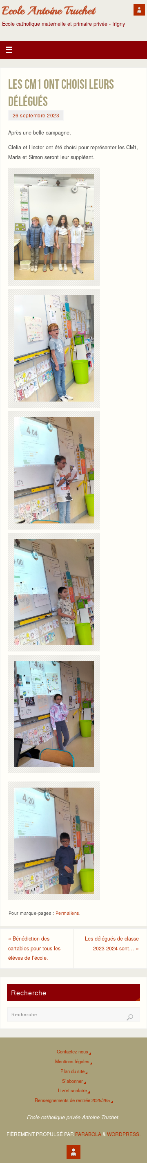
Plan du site (72, 1071)
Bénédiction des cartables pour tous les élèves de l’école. (34, 948)
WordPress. (123, 1133)
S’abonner (72, 1081)
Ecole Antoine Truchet (48, 10)
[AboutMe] (139, 10)
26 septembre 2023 (36, 115)
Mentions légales (72, 1061)
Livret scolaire (72, 1090)
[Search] (130, 1017)
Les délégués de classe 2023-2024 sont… (112, 943)
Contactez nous (72, 1051)
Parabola (88, 1133)
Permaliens (67, 913)
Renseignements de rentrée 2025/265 (72, 1100)
